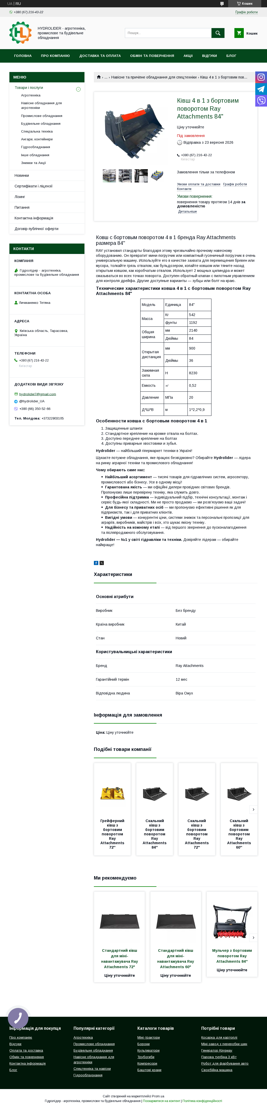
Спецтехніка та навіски (92, 1069)
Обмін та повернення (152, 56)
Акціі (188, 56)
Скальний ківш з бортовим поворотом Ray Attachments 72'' (197, 834)
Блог (231, 56)
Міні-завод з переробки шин (224, 1044)
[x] (102, 564)
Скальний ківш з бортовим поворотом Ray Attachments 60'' (239, 834)
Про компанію (55, 56)
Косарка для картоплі (219, 1037)
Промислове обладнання (41, 116)
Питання (22, 207)
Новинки (22, 175)
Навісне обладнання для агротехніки (41, 105)
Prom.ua (158, 1096)
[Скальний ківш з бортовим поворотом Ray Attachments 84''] (154, 789)
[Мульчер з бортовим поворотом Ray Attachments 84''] (232, 918)
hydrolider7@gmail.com (37, 394)
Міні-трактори (148, 1037)
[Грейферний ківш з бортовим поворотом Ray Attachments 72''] (112, 789)
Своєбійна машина (216, 1070)
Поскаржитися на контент (161, 1101)
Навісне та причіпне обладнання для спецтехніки (154, 77)
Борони (143, 1044)
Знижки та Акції (33, 163)
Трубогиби (145, 1057)
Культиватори (148, 1050)
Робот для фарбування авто (224, 1063)
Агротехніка (30, 95)
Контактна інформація (34, 218)
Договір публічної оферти (36, 229)
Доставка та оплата (100, 56)
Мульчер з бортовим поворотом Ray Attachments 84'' (232, 955)
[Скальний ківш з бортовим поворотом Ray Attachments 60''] (239, 789)
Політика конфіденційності (202, 1101)
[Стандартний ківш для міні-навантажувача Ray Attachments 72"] (119, 918)
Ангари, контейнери (37, 139)
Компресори (147, 1063)
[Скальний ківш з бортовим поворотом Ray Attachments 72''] (197, 789)
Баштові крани (149, 1070)
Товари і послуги (29, 88)
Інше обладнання (35, 155)
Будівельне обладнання (40, 124)
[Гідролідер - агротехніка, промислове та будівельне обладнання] (20, 42)
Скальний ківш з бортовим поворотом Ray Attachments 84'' (155, 834)
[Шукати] (217, 33)
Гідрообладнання (35, 147)
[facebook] (96, 564)
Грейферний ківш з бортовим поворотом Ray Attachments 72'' (112, 834)
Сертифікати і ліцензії (34, 186)
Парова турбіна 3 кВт (218, 1057)
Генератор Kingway (216, 1050)
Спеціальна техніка (37, 131)
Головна (23, 56)
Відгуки (209, 56)
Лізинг (20, 197)
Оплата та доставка (26, 1050)
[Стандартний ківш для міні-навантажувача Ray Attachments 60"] (175, 918)
